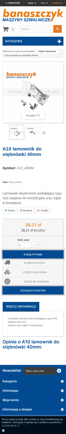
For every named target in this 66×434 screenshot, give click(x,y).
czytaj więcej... (10, 425)
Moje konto (11, 400)
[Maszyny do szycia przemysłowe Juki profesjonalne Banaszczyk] (33, 15)
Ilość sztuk (23, 240)
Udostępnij (26, 210)
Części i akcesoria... (36, 272)
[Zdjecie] (16, 132)
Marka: (6, 176)
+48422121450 (13, 3)
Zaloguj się (57, 3)
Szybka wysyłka (34, 263)
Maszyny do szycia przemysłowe (19, 51)
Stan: (5, 182)
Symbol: (9, 168)
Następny (44, 132)
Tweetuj (11, 210)
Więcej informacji (21, 306)
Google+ (44, 210)
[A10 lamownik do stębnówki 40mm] (33, 132)
